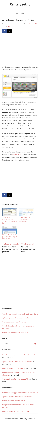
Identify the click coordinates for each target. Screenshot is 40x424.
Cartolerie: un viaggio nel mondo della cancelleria (20, 314)
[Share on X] (9, 31)
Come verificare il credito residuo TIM (15, 333)
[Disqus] (20, 279)
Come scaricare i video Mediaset (14, 322)
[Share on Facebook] (4, 31)
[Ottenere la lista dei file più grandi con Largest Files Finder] (9, 230)
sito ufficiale (16, 155)
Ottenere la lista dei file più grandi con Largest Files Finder (9, 236)
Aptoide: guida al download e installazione (17, 318)
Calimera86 (33, 24)
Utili (9, 26)
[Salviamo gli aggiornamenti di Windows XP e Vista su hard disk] (9, 212)
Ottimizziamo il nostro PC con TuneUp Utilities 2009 (26, 219)
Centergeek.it (20, 4)
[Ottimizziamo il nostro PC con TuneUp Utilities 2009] (26, 212)
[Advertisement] (18, 49)
